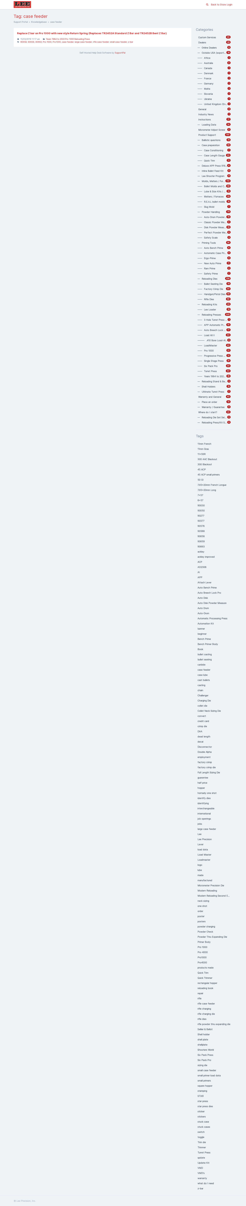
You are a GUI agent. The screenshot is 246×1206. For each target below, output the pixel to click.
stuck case (203, 1121)
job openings (204, 818)
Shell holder (204, 1034)
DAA (200, 731)
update (201, 1157)
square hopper (205, 1085)
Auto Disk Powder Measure (212, 603)
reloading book (205, 988)
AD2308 (202, 567)
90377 (201, 520)
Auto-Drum (203, 613)
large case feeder (83, 42)
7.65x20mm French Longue (212, 484)
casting (201, 685)
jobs (200, 823)
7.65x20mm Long (207, 490)
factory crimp (205, 762)
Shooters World (206, 1049)
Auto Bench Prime (207, 587)
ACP (200, 561)
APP (200, 577)
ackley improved (206, 556)
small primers (204, 1080)
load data (203, 849)
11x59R (202, 454)
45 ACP (202, 469)
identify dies (204, 798)
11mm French (204, 443)
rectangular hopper (207, 983)
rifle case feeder (101, 42)
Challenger (203, 695)
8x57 (200, 500)
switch (201, 1132)
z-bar (130, 42)
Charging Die (204, 700)
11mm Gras (203, 449)
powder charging (206, 926)
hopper (201, 787)
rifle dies (202, 1019)
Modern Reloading (207, 890)
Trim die (202, 1142)
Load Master (204, 854)
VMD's (201, 1173)
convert (202, 716)
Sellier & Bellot (205, 1029)
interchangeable (206, 808)
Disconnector (205, 746)
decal (200, 741)
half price (202, 782)
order (200, 911)
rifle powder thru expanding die (214, 1024)
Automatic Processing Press (212, 618)
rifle (199, 998)
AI (199, 572)
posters (202, 921)
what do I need (206, 1183)
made (200, 875)
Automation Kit (206, 623)
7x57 (200, 495)
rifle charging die (206, 1013)
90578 (201, 526)
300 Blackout (205, 464)
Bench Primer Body (208, 644)
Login (229, 4)
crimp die (202, 726)
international (204, 813)
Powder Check (205, 931)
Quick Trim (203, 972)
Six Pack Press (205, 1055)
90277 (201, 515)
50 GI (201, 479)
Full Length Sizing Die (209, 772)
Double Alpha (205, 752)
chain (200, 690)
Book (200, 649)
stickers (202, 1116)
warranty (202, 1178)
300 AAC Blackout (207, 459)
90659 (31, 42)
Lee (199, 834)
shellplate (202, 1044)
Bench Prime (204, 639)
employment (204, 757)
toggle (201, 1137)
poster (201, 916)
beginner (202, 633)
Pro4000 (202, 962)
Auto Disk (203, 597)
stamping (202, 1090)
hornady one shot (207, 793)
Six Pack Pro (204, 1060)
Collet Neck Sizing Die (209, 710)
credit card (203, 721)
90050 (201, 510)
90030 (201, 505)
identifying (203, 803)
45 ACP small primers (209, 474)
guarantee (203, 777)
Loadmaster (204, 859)
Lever (200, 844)
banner (201, 628)
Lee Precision (205, 839)
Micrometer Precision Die (211, 885)
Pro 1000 (47, 42)
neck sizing (203, 900)
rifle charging (204, 1008)
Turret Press (204, 1152)
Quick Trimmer (205, 977)
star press (203, 1101)
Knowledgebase (39, 22)
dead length (204, 736)
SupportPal (120, 52)
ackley (201, 551)
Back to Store (219, 4)
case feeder (68, 42)
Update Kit (203, 1162)
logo (200, 864)
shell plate (203, 1039)
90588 (201, 531)
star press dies (205, 1106)
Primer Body (204, 942)
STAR (201, 1096)
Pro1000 (57, 42)
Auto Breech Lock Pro (209, 592)
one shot (202, 906)
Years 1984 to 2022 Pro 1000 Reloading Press (68, 39)
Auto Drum (203, 608)
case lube (203, 674)
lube (200, 870)
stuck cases (204, 1126)
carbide (201, 664)
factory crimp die (207, 767)
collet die (202, 705)
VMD (200, 1167)
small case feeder (118, 42)
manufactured (205, 880)
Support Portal (21, 22)
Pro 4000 (203, 952)
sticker (201, 1111)
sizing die (202, 1065)
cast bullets (204, 680)
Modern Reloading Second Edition (215, 895)
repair (200, 993)
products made (206, 967)
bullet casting (205, 654)
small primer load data (209, 1075)
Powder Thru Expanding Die (212, 936)
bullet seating (205, 659)
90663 (38, 42)
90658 (23, 42)
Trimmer (202, 1147)
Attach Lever (204, 582)
